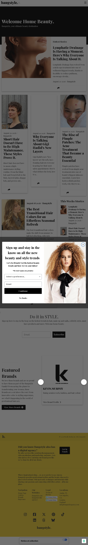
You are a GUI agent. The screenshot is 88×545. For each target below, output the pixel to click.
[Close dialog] (83, 244)
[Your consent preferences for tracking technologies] (84, 541)
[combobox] (22, 276)
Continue (23, 290)
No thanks (23, 298)
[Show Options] (40, 276)
